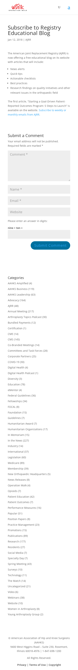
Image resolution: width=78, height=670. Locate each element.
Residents (14, 547)
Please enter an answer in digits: (28, 221)
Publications (15, 536)
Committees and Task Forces (25, 350)
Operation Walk (17, 485)
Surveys (12, 569)
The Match (14, 581)
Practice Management (21, 524)
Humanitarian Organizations (25, 429)
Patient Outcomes (18, 502)
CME (10, 334)
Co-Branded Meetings (21, 345)
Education (14, 384)
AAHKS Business (18, 289)
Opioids (12, 491)
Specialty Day (16, 558)
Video (11, 592)
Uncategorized (16, 586)
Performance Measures (22, 507)
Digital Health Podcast (21, 373)
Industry (13, 446)
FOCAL (12, 407)
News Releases (17, 479)
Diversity (13, 378)
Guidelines (14, 418)
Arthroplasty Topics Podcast (25, 317)
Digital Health (16, 367)
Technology (15, 575)
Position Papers (17, 519)
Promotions (15, 530)
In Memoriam (16, 435)
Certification (15, 328)
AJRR (28, 39)
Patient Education (18, 496)
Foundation (15, 412)
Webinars (13, 597)
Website (13, 603)
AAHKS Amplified (18, 283)
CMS (10, 339)
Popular (12, 513)
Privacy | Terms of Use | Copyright (39, 665)
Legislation (14, 457)
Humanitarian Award (20, 423)
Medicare (13, 463)
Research (13, 541)
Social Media (15, 552)
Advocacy (13, 300)
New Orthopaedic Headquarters (27, 474)
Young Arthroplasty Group (24, 614)
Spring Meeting (17, 564)
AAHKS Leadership (19, 294)
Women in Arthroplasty (22, 609)
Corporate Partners (19, 356)
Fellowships (15, 401)
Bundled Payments (19, 322)
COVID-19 (13, 362)
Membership (15, 468)
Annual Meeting (17, 311)
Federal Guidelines (19, 395)
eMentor (13, 390)
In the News (15, 440)
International (16, 451)
